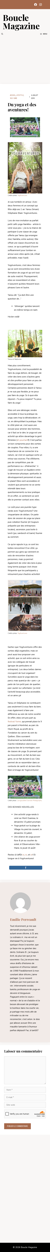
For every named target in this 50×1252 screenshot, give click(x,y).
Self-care (13, 98)
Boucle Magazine (21, 21)
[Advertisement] (25, 59)
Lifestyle (20, 95)
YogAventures (22, 195)
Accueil (13, 95)
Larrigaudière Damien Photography (29, 801)
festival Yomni (14, 721)
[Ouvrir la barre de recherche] (2, 34)
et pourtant (22, 440)
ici (23, 854)
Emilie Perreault (23, 919)
